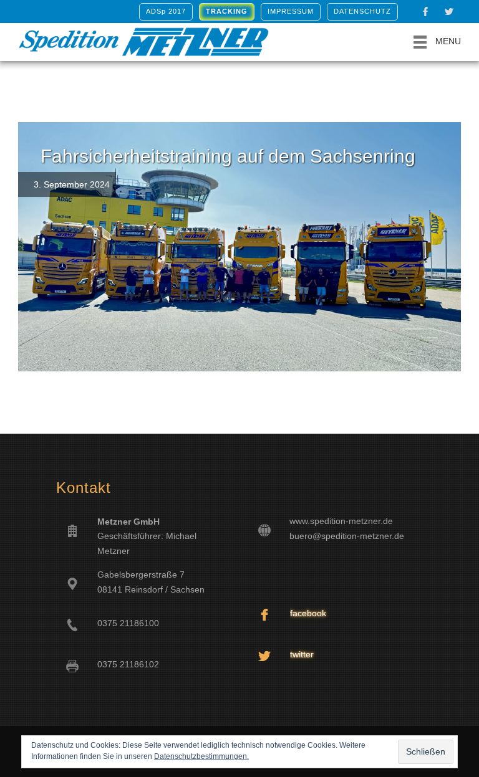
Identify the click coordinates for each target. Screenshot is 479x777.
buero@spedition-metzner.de (346, 536)
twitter (302, 654)
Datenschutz (362, 11)
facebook (308, 613)
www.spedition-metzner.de (341, 521)
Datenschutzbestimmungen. (201, 756)
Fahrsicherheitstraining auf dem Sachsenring (228, 156)
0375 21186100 (128, 623)
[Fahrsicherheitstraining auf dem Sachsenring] (239, 246)
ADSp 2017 (166, 11)
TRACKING (227, 11)
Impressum (291, 11)
